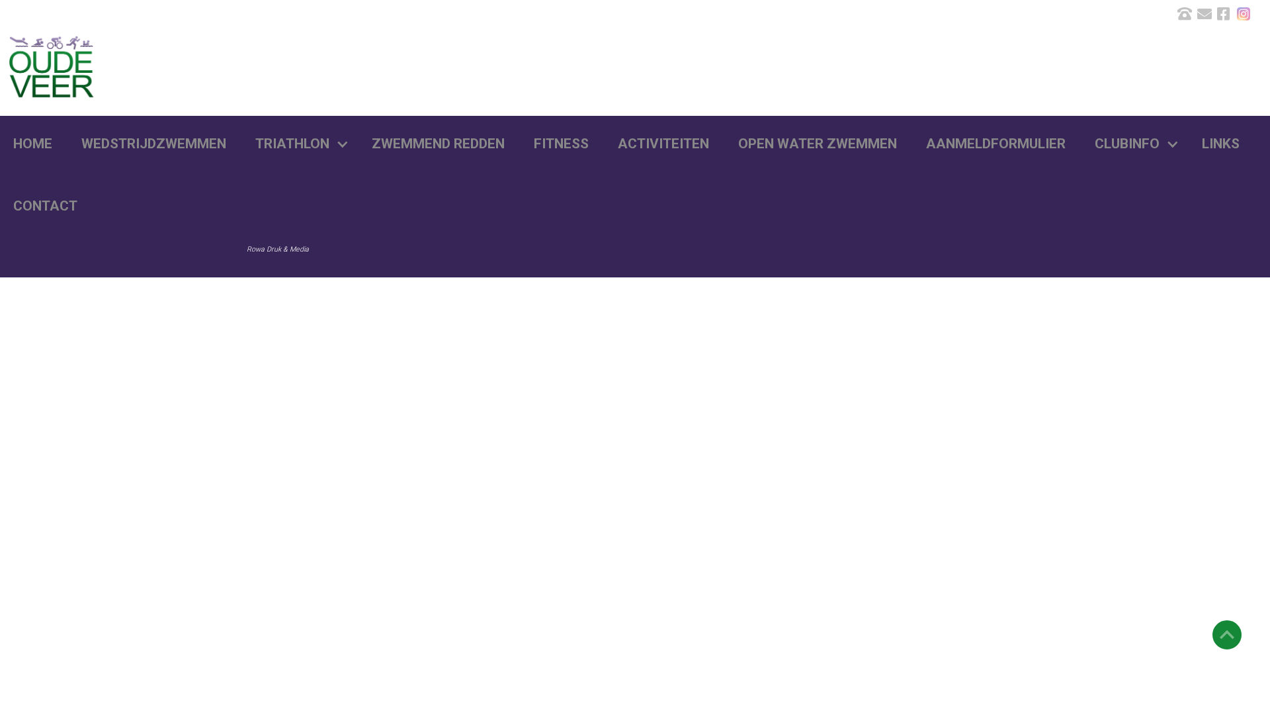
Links (1221, 144)
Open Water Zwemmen (817, 144)
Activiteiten (663, 144)
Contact (45, 206)
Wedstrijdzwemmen (153, 144)
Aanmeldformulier (996, 144)
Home (32, 144)
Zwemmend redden (438, 144)
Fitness (561, 144)
